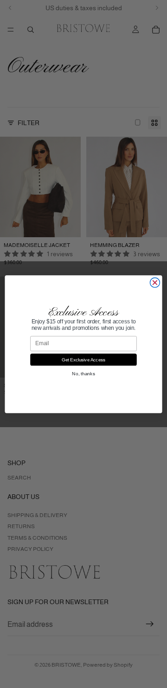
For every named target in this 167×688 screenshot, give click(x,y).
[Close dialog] (155, 282)
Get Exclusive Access (84, 359)
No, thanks (83, 373)
